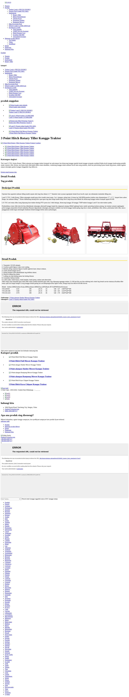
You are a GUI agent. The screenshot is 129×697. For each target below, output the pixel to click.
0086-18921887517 (11, 411)
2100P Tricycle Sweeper (20, 31)
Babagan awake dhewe (12, 38)
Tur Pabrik (12, 40)
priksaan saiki (5, 421)
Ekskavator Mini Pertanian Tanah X (20, 123)
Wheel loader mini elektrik (17, 107)
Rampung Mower (18, 22)
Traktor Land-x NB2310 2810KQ (20, 9)
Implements (12, 13)
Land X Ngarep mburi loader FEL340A (21, 128)
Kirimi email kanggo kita (9, 172)
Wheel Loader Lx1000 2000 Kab (19, 26)
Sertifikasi (12, 44)
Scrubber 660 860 (18, 35)
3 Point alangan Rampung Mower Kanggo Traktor (30, 376)
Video (11, 42)
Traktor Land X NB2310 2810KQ (20, 112)
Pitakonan (8, 47)
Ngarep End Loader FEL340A (19, 11)
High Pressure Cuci (19, 33)
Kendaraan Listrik (14, 27)
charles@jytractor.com (12, 409)
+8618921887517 (6, 439)
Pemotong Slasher (18, 20)
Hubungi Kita (9, 49)
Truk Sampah (17, 29)
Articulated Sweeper (19, 37)
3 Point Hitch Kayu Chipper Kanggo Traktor (28, 384)
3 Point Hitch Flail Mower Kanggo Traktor (22, 133)
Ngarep (7, 6)
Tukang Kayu (17, 18)
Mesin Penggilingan (19, 17)
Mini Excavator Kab (15, 24)
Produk (7, 8)
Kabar (7, 46)
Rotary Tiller (17, 15)
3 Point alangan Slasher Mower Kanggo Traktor (24, 297)
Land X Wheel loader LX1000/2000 (20, 117)
